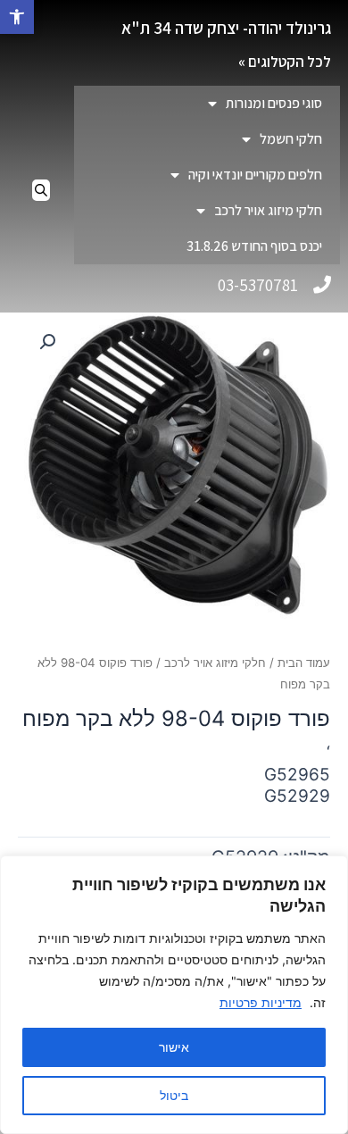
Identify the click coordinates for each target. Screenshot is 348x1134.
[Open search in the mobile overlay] (41, 190)
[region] (174, 994)
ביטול (174, 1095)
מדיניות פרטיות (261, 1002)
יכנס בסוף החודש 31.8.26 (254, 246)
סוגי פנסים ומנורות (274, 103)
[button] (17, 17)
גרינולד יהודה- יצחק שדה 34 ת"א (226, 27)
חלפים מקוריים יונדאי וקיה (255, 174)
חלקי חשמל (291, 138)
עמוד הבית (304, 662)
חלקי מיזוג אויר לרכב (268, 210)
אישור (174, 1047)
